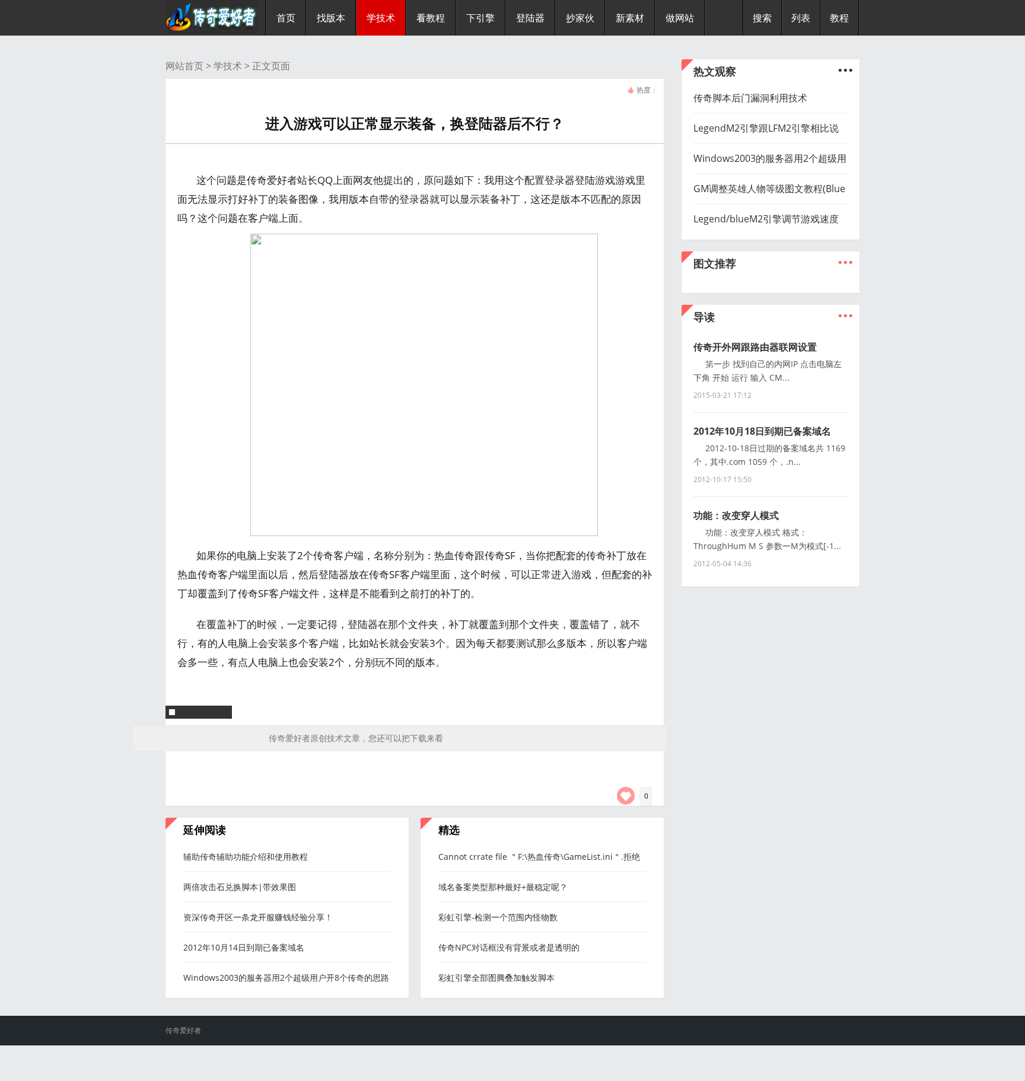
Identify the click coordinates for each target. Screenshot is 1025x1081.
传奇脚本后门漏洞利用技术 (750, 97)
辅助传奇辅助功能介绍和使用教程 (245, 856)
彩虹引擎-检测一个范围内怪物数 (498, 917)
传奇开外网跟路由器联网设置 (755, 346)
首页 (285, 17)
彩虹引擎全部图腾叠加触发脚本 (496, 977)
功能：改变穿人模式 (736, 515)
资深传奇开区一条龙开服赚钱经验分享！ (258, 917)
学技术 (228, 65)
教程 (839, 17)
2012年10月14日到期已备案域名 (243, 947)
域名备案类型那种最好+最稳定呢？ (503, 886)
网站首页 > (189, 65)
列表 (800, 17)
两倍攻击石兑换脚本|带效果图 (239, 886)
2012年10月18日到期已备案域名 (762, 431)
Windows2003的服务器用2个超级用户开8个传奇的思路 (286, 977)
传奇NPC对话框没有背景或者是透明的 (509, 947)
